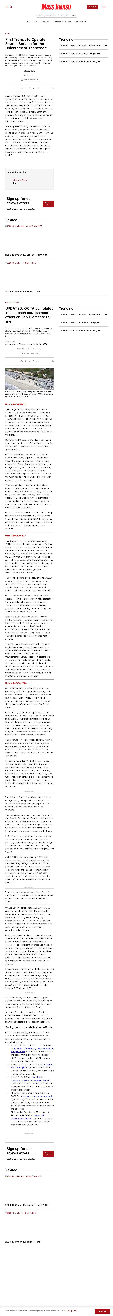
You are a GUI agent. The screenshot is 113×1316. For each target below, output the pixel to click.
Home (7, 33)
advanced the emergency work (37, 1096)
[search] (11, 7)
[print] (53, 88)
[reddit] (33, 88)
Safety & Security (63, 22)
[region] (56, 1311)
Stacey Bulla (29, 71)
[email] (37, 88)
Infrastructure (12, 302)
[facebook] (22, 88)
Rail (35, 22)
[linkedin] (25, 88)
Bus (28, 22)
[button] (7, 7)
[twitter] (29, 88)
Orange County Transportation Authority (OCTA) (26, 344)
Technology (46, 22)
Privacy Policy (72, 1311)
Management (80, 22)
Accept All (102, 1311)
